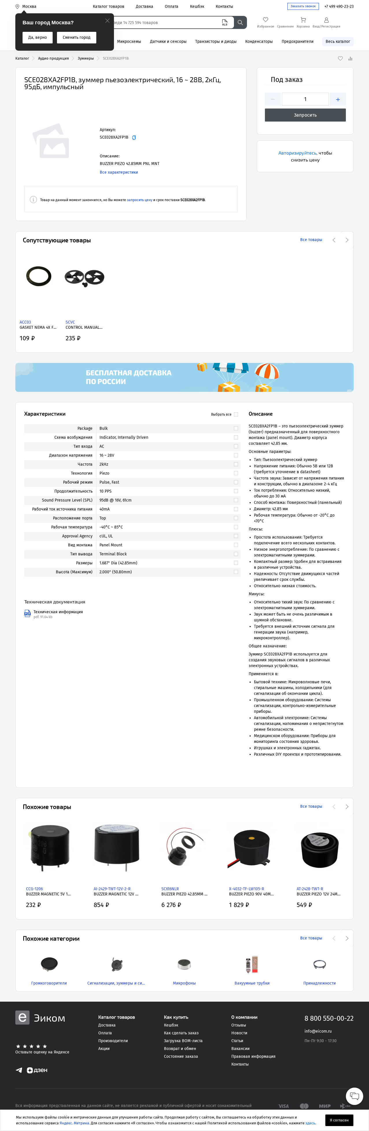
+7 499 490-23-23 (339, 6)
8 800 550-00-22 (329, 1018)
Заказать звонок (303, 6)
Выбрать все (221, 414)
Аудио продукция (53, 58)
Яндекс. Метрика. (75, 1123)
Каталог (22, 58)
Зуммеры (86, 58)
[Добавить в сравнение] (350, 58)
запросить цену (139, 200)
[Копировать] (134, 137)
